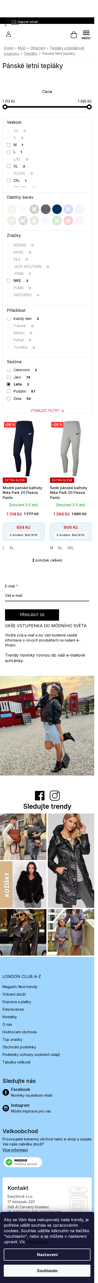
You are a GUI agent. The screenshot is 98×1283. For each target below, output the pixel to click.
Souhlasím (47, 1270)
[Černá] (34, 209)
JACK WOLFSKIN (31, 266)
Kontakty (10, 1017)
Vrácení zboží (14, 994)
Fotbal (22, 340)
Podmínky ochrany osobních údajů (31, 1054)
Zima (22, 398)
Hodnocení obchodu (20, 1032)
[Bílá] (23, 209)
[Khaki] (34, 221)
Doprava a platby (17, 1002)
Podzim (25, 391)
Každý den (26, 318)
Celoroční (25, 370)
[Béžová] (12, 209)
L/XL (21, 159)
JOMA (22, 273)
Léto (21, 384)
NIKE (21, 280)
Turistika (24, 347)
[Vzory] (12, 221)
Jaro (22, 377)
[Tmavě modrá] (57, 209)
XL (19, 166)
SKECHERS (26, 295)
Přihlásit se (32, 614)
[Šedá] (46, 209)
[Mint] (46, 221)
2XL (20, 180)
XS (20, 131)
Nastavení (47, 1254)
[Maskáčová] (23, 221)
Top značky (12, 1039)
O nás (7, 1024)
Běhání (23, 333)
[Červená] (68, 221)
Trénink (24, 326)
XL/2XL (23, 173)
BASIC (22, 252)
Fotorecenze (13, 1009)
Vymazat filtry (45, 410)
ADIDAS (24, 245)
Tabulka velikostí (16, 1062)
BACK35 (24, 535)
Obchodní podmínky (19, 1047)
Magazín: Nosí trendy (20, 987)
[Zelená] (57, 221)
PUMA (22, 288)
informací (38, 1241)
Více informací (15, 1150)
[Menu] (86, 34)
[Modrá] (68, 209)
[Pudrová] (80, 221)
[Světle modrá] (80, 209)
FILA (21, 259)
